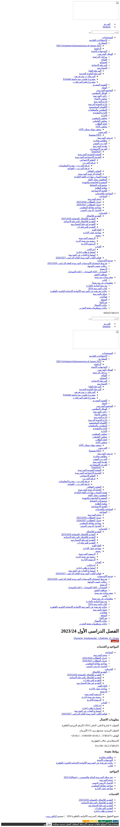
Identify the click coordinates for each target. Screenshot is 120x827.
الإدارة (104, 115)
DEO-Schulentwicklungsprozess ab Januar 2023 (78, 45)
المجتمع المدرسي (104, 90)
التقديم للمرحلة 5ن (86, 227)
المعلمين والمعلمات (97, 110)
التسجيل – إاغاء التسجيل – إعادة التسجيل (87, 271)
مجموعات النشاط (98, 185)
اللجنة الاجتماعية (99, 190)
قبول (49, 824)
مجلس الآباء (101, 126)
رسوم (98, 235)
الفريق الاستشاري (98, 149)
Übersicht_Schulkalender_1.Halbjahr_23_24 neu (96, 638)
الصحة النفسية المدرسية (89, 154)
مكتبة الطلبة (101, 188)
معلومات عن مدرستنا (102, 283)
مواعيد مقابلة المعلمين (90, 207)
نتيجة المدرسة (94, 199)
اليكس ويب (51, 816)
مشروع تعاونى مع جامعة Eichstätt (79, 79)
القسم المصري (99, 84)
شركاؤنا (103, 302)
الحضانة (103, 62)
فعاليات (103, 297)
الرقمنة (97, 48)
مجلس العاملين (99, 121)
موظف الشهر (100, 274)
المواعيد (103, 196)
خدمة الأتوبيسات (105, 260)
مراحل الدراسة (100, 57)
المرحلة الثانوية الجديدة (90, 73)
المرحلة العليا (95, 71)
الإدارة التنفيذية (100, 112)
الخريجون (102, 132)
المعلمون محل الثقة (97, 179)
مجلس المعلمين (99, 118)
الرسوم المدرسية (87, 238)
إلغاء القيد (96, 229)
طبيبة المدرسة (100, 146)
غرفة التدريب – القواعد (78, 168)
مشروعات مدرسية (104, 277)
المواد (104, 87)
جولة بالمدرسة (100, 294)
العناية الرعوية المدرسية (89, 174)
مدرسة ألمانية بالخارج (96, 285)
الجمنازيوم (102, 68)
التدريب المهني (100, 143)
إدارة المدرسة (100, 101)
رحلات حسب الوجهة (97, 266)
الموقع (104, 299)
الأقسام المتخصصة (98, 107)
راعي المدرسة (100, 96)
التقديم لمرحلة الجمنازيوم (83, 224)
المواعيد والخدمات (104, 193)
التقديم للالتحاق (93, 216)
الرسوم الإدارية (88, 243)
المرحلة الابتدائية (99, 65)
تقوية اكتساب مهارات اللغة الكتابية (90, 176)
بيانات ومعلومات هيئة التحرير (93, 308)
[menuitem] (108, 24)
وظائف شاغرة (100, 140)
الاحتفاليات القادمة (98, 40)
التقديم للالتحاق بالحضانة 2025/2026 (78, 218)
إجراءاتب (91, 249)
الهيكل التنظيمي (99, 93)
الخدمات (103, 213)
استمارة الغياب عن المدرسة (81, 255)
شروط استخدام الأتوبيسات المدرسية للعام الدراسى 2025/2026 (77, 263)
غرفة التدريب (89, 162)
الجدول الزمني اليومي (90, 210)
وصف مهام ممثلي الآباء (90, 129)
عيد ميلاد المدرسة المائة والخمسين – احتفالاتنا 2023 (88, 777)
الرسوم (103, 269)
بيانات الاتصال (100, 305)
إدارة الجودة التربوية (97, 104)
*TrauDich (96, 151)
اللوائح (104, 59)
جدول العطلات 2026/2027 (89, 204)
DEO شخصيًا (95, 135)
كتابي (110, 765)
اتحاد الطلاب (101, 124)
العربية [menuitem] (107, 24)
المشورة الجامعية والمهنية (94, 182)
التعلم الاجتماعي (87, 160)
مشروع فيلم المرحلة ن (84, 82)
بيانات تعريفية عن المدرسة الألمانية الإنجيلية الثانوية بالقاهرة (78, 291)
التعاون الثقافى (94, 171)
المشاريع (103, 43)
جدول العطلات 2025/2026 (89, 202)
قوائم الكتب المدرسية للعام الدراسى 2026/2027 (78, 257)
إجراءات (97, 705)
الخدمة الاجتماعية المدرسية (88, 157)
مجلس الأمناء (100, 98)
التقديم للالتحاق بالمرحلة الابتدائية (79, 221)
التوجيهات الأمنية (99, 51)
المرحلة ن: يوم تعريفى (84, 76)
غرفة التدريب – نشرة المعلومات (74, 165)
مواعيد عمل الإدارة (92, 232)
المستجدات (107, 37)
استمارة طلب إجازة (86, 252)
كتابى (104, 280)
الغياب (98, 246)
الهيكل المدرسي (105, 54)
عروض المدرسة (105, 138)
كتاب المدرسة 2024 (97, 288)
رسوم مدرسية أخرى (85, 241)
